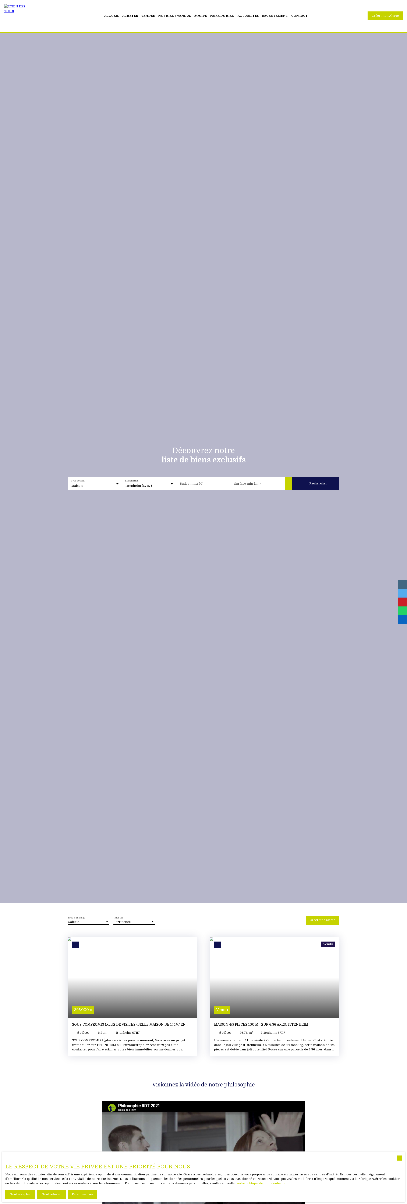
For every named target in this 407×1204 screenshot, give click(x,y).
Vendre (148, 15)
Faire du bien (222, 15)
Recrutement (275, 15)
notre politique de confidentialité (261, 1183)
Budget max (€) (191, 483)
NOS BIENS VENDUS (174, 15)
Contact (299, 15)
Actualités (248, 15)
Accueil (111, 15)
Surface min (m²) (247, 483)
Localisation (132, 481)
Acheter (130, 15)
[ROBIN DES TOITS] (19, 16)
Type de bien (78, 481)
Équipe (200, 15)
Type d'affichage (76, 917)
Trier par (118, 917)
